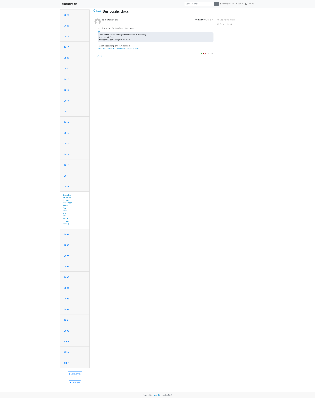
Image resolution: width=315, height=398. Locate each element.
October (66, 200)
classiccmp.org (70, 3)
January (66, 223)
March (65, 218)
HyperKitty (157, 395)
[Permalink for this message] (212, 53)
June (65, 210)
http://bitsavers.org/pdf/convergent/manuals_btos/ (118, 48)
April (64, 216)
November (67, 198)
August (65, 205)
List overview (75, 374)
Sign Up (250, 4)
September (67, 203)
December (67, 195)
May (64, 213)
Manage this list (227, 4)
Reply (99, 56)
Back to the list (225, 24)
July (64, 208)
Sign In (240, 4)
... (99, 31)
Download (75, 383)
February (66, 221)
